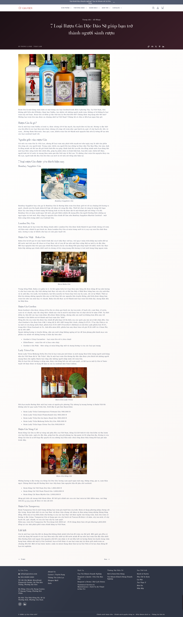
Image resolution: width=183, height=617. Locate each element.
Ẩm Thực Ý (141, 583)
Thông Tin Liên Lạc (56, 577)
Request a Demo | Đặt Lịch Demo (91, 582)
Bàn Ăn (140, 585)
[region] (91, 2)
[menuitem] (62, 572)
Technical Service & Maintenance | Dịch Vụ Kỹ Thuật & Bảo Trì (91, 587)
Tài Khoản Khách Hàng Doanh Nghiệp (119, 578)
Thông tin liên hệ (158, 614)
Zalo (50, 583)
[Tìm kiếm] (153, 8)
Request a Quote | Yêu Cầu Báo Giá (90, 578)
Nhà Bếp (140, 588)
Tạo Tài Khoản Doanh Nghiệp (90, 574)
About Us (52, 572)
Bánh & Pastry (143, 574)
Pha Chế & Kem (143, 577)
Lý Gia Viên (29, 501)
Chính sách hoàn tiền (105, 614)
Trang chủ (86, 20)
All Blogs (97, 20)
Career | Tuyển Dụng (56, 575)
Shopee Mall (53, 580)
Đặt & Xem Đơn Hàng (116, 574)
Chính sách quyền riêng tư (124, 614)
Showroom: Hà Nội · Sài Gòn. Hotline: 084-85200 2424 (91, 2)
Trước (23, 559)
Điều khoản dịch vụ (143, 614)
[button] (153, 8)
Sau (105, 559)
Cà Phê (140, 580)
